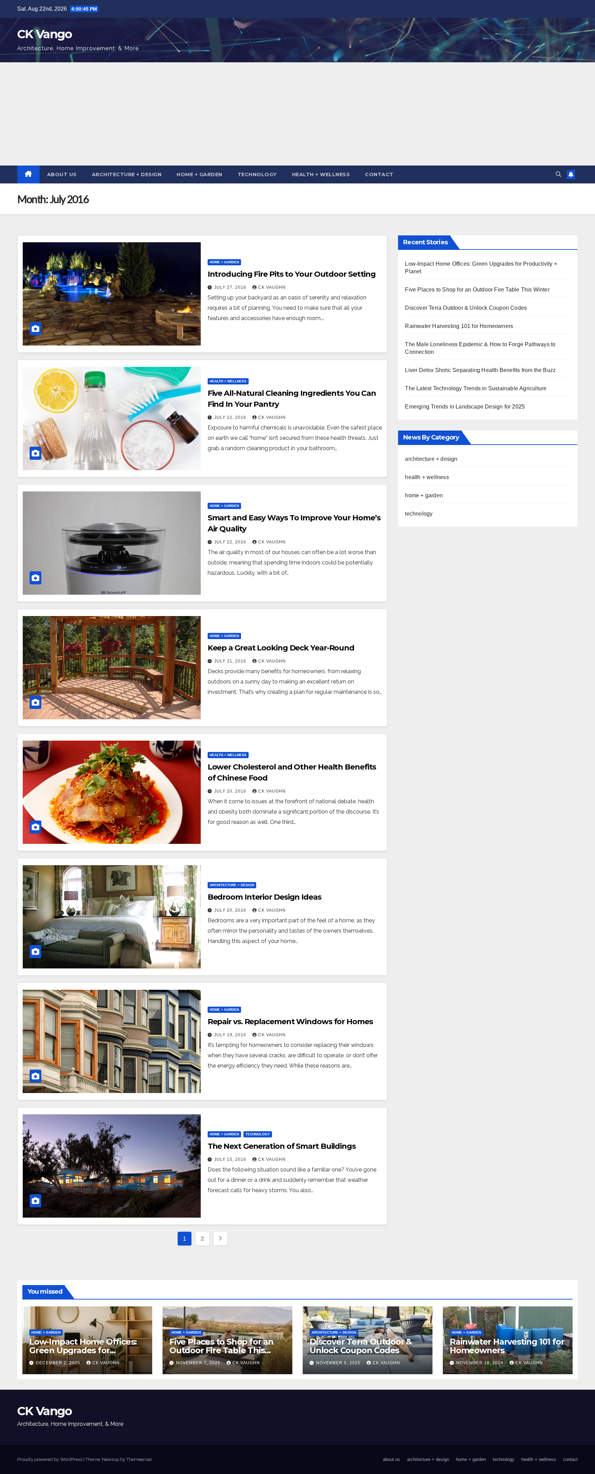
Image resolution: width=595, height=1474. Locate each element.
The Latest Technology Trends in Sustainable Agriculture (475, 388)
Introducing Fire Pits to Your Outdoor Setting (292, 274)
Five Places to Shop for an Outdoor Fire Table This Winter (477, 290)
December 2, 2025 (59, 1362)
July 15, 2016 (231, 1159)
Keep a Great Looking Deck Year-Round (281, 648)
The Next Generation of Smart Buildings (282, 1146)
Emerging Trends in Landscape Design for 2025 (465, 407)
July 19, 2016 (231, 1034)
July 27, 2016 (231, 287)
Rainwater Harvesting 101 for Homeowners (459, 326)
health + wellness (321, 174)
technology (257, 174)
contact (379, 174)
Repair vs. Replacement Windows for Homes (290, 1021)
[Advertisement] (297, 114)
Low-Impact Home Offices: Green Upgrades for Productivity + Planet (83, 1350)
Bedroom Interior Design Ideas (264, 897)
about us (62, 174)
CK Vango (44, 34)
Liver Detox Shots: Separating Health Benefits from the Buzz (480, 370)
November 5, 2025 (339, 1362)
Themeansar (139, 1459)
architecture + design (127, 174)
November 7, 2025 (199, 1362)
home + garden (199, 174)
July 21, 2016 (231, 661)
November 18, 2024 (480, 1362)
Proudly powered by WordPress (50, 1459)
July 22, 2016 (231, 417)
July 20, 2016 (231, 791)
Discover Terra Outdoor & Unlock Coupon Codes (466, 308)
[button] (558, 174)
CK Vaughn (272, 287)
